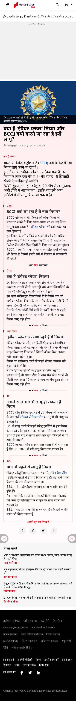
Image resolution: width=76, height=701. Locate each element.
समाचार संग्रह (29, 665)
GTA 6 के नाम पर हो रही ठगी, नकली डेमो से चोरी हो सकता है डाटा (37, 598)
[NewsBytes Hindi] (24, 5)
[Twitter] (43, 530)
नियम (38, 659)
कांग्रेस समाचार (30, 620)
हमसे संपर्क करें (52, 659)
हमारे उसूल (67, 659)
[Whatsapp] (32, 530)
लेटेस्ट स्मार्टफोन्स (29, 641)
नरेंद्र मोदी (44, 620)
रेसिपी (5, 647)
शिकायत (7, 665)
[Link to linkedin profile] (38, 672)
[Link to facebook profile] (21, 672)
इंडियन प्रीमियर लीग (31, 417)
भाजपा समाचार (10, 634)
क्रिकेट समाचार (53, 634)
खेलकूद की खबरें (23, 16)
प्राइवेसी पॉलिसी (24, 659)
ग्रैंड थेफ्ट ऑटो (11, 601)
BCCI (43, 162)
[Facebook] (22, 530)
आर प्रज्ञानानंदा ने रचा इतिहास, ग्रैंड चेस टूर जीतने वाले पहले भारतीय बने (37, 571)
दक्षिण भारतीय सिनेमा (22, 647)
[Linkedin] (53, 530)
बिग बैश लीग (59, 473)
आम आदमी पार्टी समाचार (43, 627)
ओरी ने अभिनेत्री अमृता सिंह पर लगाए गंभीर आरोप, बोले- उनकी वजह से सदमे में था (38, 557)
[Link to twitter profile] (30, 672)
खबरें (11, 16)
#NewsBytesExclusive (15, 627)
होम (5, 16)
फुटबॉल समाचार (10, 641)
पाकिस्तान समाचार (49, 641)
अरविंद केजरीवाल (11, 620)
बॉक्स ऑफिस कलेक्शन (32, 634)
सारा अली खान (11, 562)
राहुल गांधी (66, 641)
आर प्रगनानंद (10, 576)
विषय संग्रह (44, 665)
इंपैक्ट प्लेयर (38, 226)
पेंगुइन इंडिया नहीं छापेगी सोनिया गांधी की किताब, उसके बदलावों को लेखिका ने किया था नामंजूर (38, 585)
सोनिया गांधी (10, 591)
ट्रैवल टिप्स (57, 620)
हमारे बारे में (8, 659)
